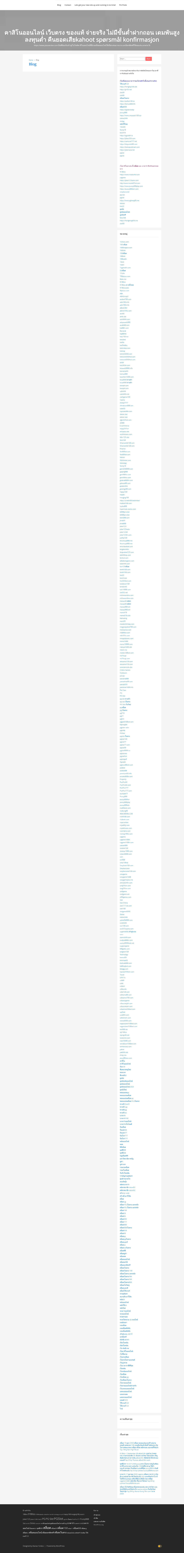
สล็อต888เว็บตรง (126, 1228)
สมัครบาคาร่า (124, 1184)
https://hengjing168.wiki (128, 87)
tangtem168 (124, 952)
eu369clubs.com (126, 434)
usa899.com (124, 1015)
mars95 (123, 621)
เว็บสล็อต (123, 1374)
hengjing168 (124, 497)
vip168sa (123, 1032)
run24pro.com (125, 831)
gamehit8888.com (126, 469)
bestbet (123, 339)
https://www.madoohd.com (130, 175)
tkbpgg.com (124, 969)
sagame (123, 177)
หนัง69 (122, 1299)
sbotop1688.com (126, 851)
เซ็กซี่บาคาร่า (124, 1340)
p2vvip (122, 676)
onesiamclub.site (126, 667)
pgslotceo (123, 753)
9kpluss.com (124, 291)
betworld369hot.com (127, 357)
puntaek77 (124, 794)
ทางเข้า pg (123, 1107)
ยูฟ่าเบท (123, 1164)
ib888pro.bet (124, 512)
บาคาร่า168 (124, 1118)
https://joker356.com (127, 138)
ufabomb (123, 989)
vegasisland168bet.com (128, 1023)
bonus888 (123, 374)
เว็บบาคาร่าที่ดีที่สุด (126, 1365)
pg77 (122, 716)
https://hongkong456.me (129, 221)
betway (122, 351)
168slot (122, 250)
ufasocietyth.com (126, 1003)
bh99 (122, 362)
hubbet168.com (126, 503)
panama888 (124, 679)
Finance (122, 449)
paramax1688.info (126, 687)
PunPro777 (124, 788)
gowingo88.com (125, 489)
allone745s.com (126, 311)
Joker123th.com (125, 535)
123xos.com (124, 242)
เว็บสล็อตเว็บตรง (125, 1380)
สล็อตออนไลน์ (125, 1259)
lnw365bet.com (125, 581)
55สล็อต (123, 270)
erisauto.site (124, 431)
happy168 (123, 492)
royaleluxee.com (126, 828)
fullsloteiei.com (125, 460)
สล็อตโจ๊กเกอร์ (125, 1291)
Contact (68, 5)
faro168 (123, 218)
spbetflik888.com (126, 920)
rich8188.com (125, 817)
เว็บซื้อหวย (123, 1354)
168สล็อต (123, 253)
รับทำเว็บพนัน (124, 1173)
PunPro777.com (126, 791)
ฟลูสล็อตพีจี (124, 1156)
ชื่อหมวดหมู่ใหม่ (125, 1069)
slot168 (122, 908)
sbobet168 (124, 848)
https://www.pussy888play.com (131, 186)
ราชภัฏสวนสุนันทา (126, 1176)
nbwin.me (123, 650)
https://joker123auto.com (129, 180)
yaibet (122, 1049)
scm (121, 857)
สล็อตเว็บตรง (124, 98)
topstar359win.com (127, 972)
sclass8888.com (126, 854)
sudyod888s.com (126, 940)
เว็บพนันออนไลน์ (125, 1371)
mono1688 (124, 641)
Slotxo (122, 914)
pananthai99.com (126, 681)
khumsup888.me (126, 541)
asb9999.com (125, 319)
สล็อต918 (123, 1230)
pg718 (122, 713)
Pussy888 (123, 796)
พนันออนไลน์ (124, 1141)
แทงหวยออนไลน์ (126, 1397)
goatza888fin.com (126, 480)
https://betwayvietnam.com (130, 147)
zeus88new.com (126, 1058)
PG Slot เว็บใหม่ (125, 704)
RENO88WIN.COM (126, 814)
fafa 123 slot (124, 437)
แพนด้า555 (124, 1400)
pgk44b (122, 730)
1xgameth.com (125, 268)
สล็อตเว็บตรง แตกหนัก (128, 1274)
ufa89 (122, 980)
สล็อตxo (123, 1245)
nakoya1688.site (126, 647)
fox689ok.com (125, 451)
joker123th (124, 532)
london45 (123, 587)
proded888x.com (126, 776)
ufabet (122, 986)
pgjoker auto (124, 727)
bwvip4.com (124, 385)
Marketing (123, 618)
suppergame (124, 946)
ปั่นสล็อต (123, 1127)
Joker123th (34, 1519)
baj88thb (123, 334)
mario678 (123, 612)
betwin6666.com (126, 354)
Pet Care (123, 690)
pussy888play (125, 802)
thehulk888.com (126, 963)
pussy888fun (125, 799)
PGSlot (122, 733)
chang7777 (124, 403)
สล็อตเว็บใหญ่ (124, 1285)
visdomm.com (125, 1038)
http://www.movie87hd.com (130, 183)
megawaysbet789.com (128, 627)
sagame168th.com (126, 842)
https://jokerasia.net (127, 150)
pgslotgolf (123, 759)
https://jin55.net (126, 89)
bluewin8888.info (126, 368)
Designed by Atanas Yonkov (33, 1546)
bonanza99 (124, 371)
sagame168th (125, 840)
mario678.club (125, 615)
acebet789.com (125, 299)
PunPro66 (123, 782)
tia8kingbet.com (125, 966)
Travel (122, 975)
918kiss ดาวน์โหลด (127, 285)
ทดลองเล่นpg (124, 1092)
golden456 (124, 486)
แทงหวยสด (124, 1394)
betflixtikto (123, 345)
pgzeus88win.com (126, 765)
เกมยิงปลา (123, 1322)
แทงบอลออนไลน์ (126, 1391)
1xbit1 (122, 265)
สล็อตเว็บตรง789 (126, 1276)
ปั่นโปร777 (124, 1138)
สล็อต (122, 1199)
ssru (121, 934)
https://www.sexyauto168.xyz (130, 115)
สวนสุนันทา (124, 1294)
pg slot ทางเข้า (125, 699)
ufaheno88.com (126, 995)
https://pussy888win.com (129, 189)
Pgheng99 (123, 725)
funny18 (123, 130)
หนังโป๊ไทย (124, 124)
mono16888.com (126, 644)
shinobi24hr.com (126, 883)
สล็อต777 (123, 1222)
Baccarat (123, 331)
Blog (59, 5)
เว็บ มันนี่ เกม (124, 1348)
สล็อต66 (123, 1216)
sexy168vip (124, 863)
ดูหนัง (122, 209)
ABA (121, 293)
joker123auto (125, 529)
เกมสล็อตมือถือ (125, 1328)
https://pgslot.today (127, 110)
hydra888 (123, 506)
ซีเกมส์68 (123, 1075)
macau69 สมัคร (125, 601)
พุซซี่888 (123, 1153)
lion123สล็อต (124, 566)
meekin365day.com (127, 624)
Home (31, 60)
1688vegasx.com (126, 247)
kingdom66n (124, 549)
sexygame (123, 874)
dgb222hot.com (125, 420)
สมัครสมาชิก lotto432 (127, 1187)
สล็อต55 (123, 1213)
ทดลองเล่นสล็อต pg (126, 1098)
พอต (121, 1144)
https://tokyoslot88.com (128, 144)
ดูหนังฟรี (123, 215)
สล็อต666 (123, 1219)
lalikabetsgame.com (127, 561)
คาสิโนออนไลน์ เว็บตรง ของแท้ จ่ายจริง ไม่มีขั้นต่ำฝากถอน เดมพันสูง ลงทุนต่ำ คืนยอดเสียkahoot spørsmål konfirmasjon (92, 35)
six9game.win (125, 894)
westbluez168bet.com (128, 1044)
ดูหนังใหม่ (123, 1090)
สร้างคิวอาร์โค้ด (125, 1196)
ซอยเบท (123, 1072)
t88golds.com (125, 949)
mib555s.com (125, 635)
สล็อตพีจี (123, 1251)
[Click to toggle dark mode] (160, 1546)
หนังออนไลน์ (124, 1302)
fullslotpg (123, 463)
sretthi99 (123, 923)
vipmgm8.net (124, 1035)
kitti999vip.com (125, 555)
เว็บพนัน (123, 1368)
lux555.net (124, 592)
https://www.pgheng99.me (129, 200)
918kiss (123, 172)
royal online (124, 822)
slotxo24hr (124, 118)
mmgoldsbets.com (126, 638)
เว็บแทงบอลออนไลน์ (127, 1388)
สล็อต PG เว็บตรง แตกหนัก (129, 1205)
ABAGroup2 (124, 296)
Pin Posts (123, 5)
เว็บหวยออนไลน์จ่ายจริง (128, 1386)
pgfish (122, 719)
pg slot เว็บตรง (125, 702)
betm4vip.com (125, 348)
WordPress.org (99, 1525)
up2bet (122, 1012)
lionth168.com (125, 569)
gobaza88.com (125, 483)
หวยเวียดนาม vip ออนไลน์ (129, 1319)
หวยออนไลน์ (124, 1314)
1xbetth (123, 127)
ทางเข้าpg (123, 1110)
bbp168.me (124, 337)
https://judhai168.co (127, 101)
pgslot (122, 153)
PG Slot (122, 696)
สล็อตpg (123, 1236)
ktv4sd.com (124, 558)
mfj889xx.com (125, 633)
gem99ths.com (125, 474)
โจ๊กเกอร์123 (124, 84)
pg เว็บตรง (123, 710)
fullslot (122, 203)
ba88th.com (124, 328)
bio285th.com (125, 365)
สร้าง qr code (124, 1193)
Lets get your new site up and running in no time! (95, 5)
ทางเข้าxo (123, 1113)
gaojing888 (124, 472)
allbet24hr (123, 308)
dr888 (122, 423)
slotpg (122, 121)
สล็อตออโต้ (124, 1262)
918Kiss (123, 282)
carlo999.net (124, 394)
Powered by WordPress (56, 1546)
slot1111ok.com (126, 906)
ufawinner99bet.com (127, 1009)
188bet (122, 256)
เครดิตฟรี (123, 1337)
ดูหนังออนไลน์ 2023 (127, 1087)
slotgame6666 (125, 911)
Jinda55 (122, 520)
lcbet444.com (125, 564)
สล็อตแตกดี (124, 1288)
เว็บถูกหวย (123, 1363)
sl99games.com (125, 897)
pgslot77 (123, 742)
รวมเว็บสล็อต (124, 1170)
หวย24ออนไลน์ (125, 1311)
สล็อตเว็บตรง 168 (126, 1271)
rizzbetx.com (124, 819)
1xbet (122, 262)
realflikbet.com (125, 808)
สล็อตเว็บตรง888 (126, 1282)
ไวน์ (121, 1409)
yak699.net (124, 1052)
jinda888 (123, 523)
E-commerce (124, 426)
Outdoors (123, 673)
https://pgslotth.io (126, 135)
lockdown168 (125, 584)
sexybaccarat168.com (128, 871)
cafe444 (123, 391)
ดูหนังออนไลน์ (125, 212)
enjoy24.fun (124, 429)
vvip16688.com (125, 1041)
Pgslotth (123, 762)
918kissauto (124, 288)
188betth (123, 259)
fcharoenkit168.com (127, 443)
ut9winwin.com (125, 1018)
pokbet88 (123, 771)
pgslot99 (123, 748)
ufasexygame (124, 1000)
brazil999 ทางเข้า (126, 380)
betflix (122, 342)
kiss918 (123, 133)
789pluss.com (125, 276)
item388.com (124, 518)
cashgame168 (125, 397)
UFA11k (122, 977)
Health (122, 495)
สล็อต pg (123, 1202)
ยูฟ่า (121, 1161)
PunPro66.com (125, 785)
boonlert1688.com (127, 377)
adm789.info (124, 302)
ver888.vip (124, 1029)
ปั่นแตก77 (123, 1133)
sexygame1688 (125, 877)
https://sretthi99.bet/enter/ (130, 500)
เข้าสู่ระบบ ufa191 (126, 1334)
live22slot (123, 578)
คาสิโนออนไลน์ (125, 1064)
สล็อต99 (123, 1233)
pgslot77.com (125, 745)
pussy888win (125, 805)
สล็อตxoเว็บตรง (125, 1248)
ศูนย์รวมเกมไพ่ (125, 1179)
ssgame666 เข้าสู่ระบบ (128, 931)
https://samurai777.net (128, 141)
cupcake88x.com (126, 411)
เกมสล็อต (123, 1325)
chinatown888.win (126, 406)
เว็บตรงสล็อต (124, 1357)
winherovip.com (125, 1046)
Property (123, 779)
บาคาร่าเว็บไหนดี (126, 1124)
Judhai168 (123, 538)
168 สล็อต (123, 245)
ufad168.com (125, 992)
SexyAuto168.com (126, 865)
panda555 (123, 684)
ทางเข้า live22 (125, 1104)
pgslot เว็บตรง (125, 736)
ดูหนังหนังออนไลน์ (126, 1081)
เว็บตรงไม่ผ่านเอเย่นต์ (127, 1360)
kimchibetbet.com (126, 546)
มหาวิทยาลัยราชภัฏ (126, 1159)
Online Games (125, 670)
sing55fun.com (125, 885)
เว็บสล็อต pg (124, 1377)
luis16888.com (125, 589)
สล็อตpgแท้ (124, 1242)
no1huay (123, 656)
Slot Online (124, 903)
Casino (122, 400)
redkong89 (124, 811)
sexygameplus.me (126, 880)
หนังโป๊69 (123, 1305)
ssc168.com (124, 926)
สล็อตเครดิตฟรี (125, 1265)
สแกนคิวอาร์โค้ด (126, 1296)
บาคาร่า (122, 1115)
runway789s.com (126, 834)
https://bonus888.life (127, 104)
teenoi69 (123, 957)
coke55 (122, 408)
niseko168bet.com (127, 653)
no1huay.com (125, 658)
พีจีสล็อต (123, 1147)
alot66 (122, 314)
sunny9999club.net (127, 943)
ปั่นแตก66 (123, 1130)
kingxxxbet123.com (127, 552)
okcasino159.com (126, 661)
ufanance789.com (126, 998)
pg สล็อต (123, 707)
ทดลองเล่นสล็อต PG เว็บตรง (129, 1101)
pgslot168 (123, 739)
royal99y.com (125, 825)
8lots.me (123, 279)
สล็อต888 (123, 107)
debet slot (123, 414)
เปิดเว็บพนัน (124, 1342)
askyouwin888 (125, 322)
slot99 (122, 92)
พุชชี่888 (123, 1150)
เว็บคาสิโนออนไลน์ (126, 1351)
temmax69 (124, 960)
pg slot (122, 195)
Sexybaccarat (124, 868)
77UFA (122, 273)
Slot (121, 900)
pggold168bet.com (126, 722)
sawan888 (123, 845)
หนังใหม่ (123, 1308)
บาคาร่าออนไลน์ (125, 1121)
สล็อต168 (123, 1210)
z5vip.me (123, 1055)
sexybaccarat (124, 192)
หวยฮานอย (124, 1317)
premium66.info (126, 773)
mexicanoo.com (125, 630)
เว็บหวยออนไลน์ (125, 1383)
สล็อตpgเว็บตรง (125, 1239)
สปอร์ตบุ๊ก (123, 1182)
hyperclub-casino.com (128, 509)
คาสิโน (122, 1061)
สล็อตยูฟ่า (123, 1253)
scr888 (122, 860)
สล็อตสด (123, 1256)
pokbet (122, 768)
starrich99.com (125, 937)
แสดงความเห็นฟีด (99, 1521)
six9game (123, 891)
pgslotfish (123, 756)
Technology (124, 954)
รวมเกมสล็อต (124, 1167)
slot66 (122, 95)
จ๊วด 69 (122, 1067)
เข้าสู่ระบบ (97, 1515)
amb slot (123, 316)
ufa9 (121, 983)
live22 (122, 206)
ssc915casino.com (126, 929)
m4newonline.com (126, 595)
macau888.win (125, 607)
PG (121, 693)
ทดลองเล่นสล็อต (125, 1095)
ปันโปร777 (124, 1136)
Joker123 (123, 526)
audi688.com (124, 325)
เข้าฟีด (96, 1518)
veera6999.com (125, 1021)
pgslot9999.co (125, 750)
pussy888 (123, 112)
